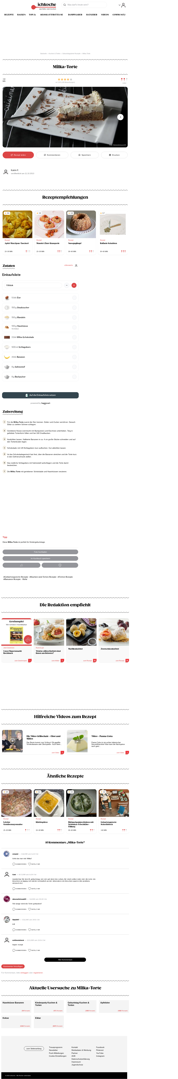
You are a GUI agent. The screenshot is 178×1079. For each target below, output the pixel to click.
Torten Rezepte (66, 577)
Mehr (25, 579)
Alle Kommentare (65, 960)
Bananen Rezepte (13, 579)
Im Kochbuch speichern (40, 558)
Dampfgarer (75, 15)
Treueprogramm (55, 1047)
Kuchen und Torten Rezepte (43, 577)
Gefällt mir (35, 864)
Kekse (6, 1018)
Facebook (100, 1047)
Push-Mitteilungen (56, 1053)
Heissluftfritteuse (51, 15)
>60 (4, 79)
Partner (75, 1053)
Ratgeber (91, 15)
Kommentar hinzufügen (13, 966)
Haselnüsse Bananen (13, 1003)
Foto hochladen (40, 552)
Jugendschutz (77, 1065)
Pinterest (99, 1050)
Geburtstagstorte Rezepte (16, 577)
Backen (21, 15)
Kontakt (75, 1047)
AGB (73, 1056)
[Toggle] (122, 5)
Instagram (100, 1056)
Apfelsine (105, 1003)
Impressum (76, 1062)
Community (119, 15)
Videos (105, 15)
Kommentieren (21, 864)
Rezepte (9, 15)
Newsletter (53, 1050)
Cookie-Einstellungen (57, 1056)
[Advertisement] (65, 687)
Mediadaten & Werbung (81, 1050)
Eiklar (38, 1018)
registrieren (38, 973)
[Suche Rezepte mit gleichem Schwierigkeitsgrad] (124, 79)
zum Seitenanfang (33, 1049)
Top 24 (32, 15)
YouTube (99, 1053)
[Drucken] (60, 565)
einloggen (24, 973)
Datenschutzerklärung (81, 1059)
